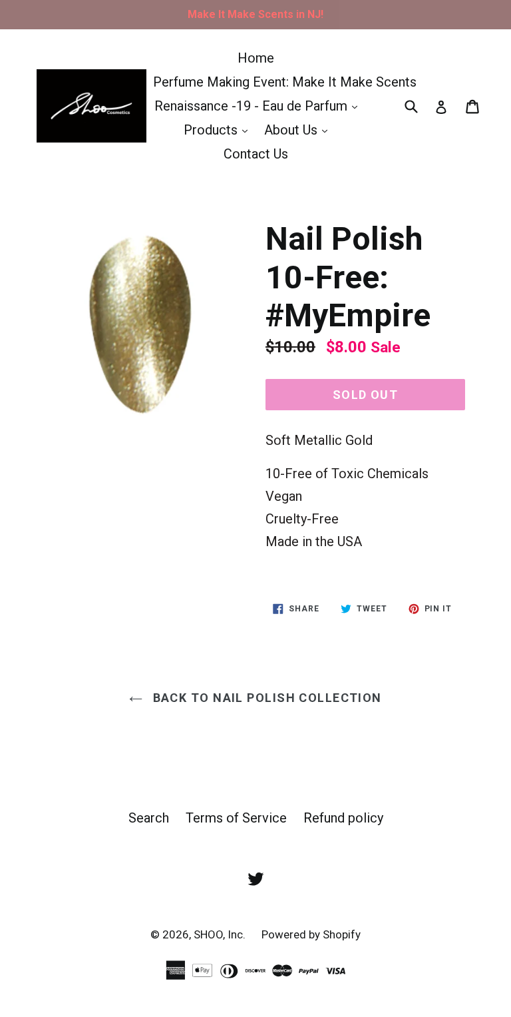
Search (148, 818)
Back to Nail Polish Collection (265, 698)
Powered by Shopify (311, 934)
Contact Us (256, 154)
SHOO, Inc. (221, 934)
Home (256, 58)
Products (219, 129)
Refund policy (343, 818)
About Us (299, 129)
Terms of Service (236, 818)
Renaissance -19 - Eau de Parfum (259, 105)
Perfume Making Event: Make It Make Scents (285, 82)
